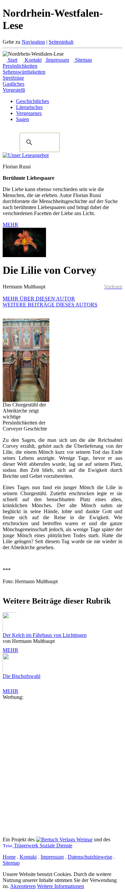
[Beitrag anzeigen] (13, 622)
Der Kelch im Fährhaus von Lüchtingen (45, 635)
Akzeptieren (23, 886)
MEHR (10, 224)
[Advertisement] (62, 762)
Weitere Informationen (60, 886)
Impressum (57, 60)
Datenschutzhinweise (90, 857)
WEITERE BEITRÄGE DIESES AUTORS (50, 304)
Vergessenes (29, 113)
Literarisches (29, 107)
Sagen (22, 119)
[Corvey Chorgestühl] (26, 400)
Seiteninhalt (61, 42)
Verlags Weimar (75, 839)
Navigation (33, 42)
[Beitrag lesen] (26, 155)
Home (9, 857)
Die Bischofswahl (21, 676)
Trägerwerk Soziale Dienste (42, 845)
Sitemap (83, 60)
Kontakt (32, 60)
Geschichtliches (32, 101)
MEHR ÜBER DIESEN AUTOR (39, 298)
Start (11, 60)
